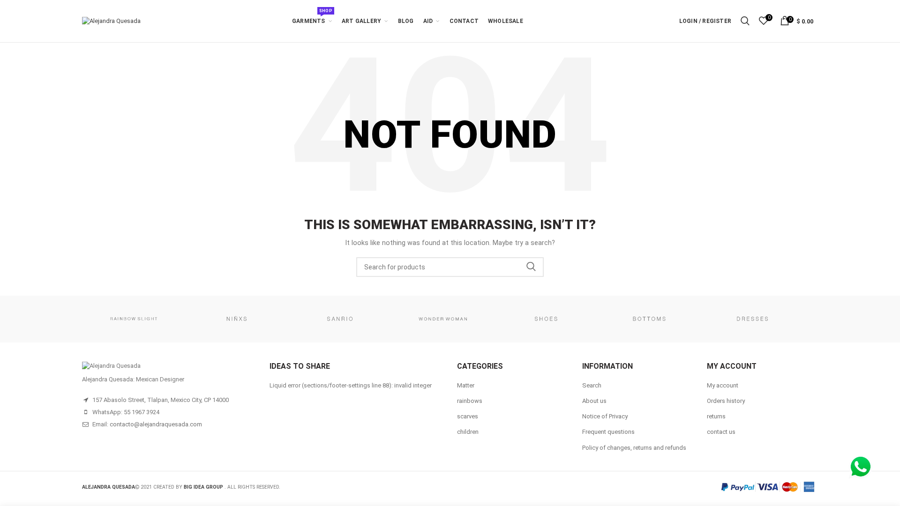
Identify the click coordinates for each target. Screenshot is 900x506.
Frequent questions (608, 431)
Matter (465, 385)
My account (722, 385)
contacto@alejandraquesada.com (156, 424)
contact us (721, 431)
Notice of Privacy (605, 416)
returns (716, 416)
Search (531, 267)
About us (594, 400)
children (468, 431)
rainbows (469, 400)
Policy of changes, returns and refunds (634, 447)
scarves (467, 416)
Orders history (726, 400)
